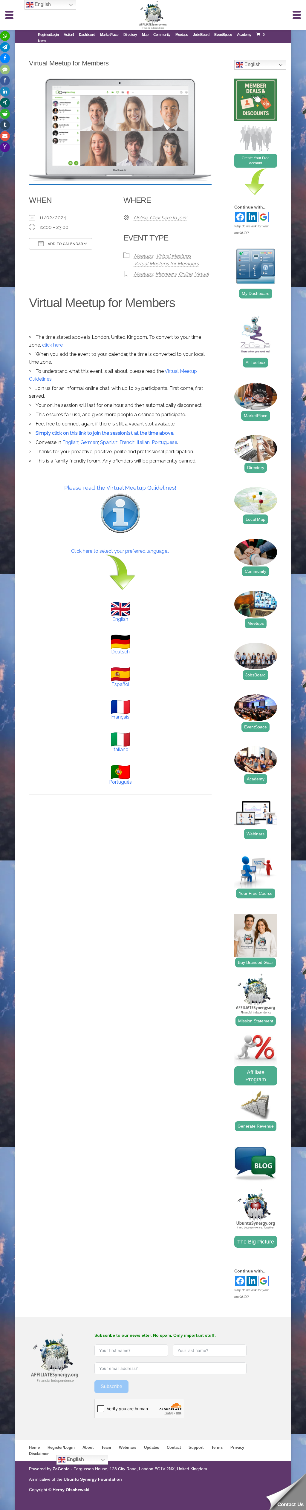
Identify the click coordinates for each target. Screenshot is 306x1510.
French (127, 442)
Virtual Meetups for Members (166, 264)
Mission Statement (255, 1021)
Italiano (120, 749)
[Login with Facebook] (240, 217)
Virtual (202, 274)
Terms (217, 1447)
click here (52, 345)
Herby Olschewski (71, 1489)
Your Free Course (256, 893)
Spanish (108, 442)
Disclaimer (39, 1453)
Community (161, 35)
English (70, 442)
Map (145, 35)
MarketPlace (109, 35)
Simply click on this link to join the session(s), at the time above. (105, 433)
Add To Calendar (65, 244)
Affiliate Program (255, 1075)
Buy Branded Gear (255, 962)
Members (166, 274)
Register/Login (48, 35)
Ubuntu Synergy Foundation (93, 1479)
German (89, 442)
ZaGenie (61, 1468)
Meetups (181, 35)
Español (120, 684)
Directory (130, 35)
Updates (151, 1447)
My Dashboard (256, 293)
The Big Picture (255, 1242)
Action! (69, 35)
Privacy (237, 1447)
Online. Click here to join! (160, 217)
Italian (143, 442)
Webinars (255, 833)
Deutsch (120, 652)
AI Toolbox (255, 362)
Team (106, 1447)
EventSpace (223, 35)
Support (196, 1447)
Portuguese (164, 442)
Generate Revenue (256, 1126)
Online (185, 274)
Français (120, 717)
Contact (174, 1447)
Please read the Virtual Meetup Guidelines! (120, 487)
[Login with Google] (263, 217)
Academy (244, 35)
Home (34, 1447)
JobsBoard (201, 35)
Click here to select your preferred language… (120, 551)
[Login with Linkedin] (252, 217)
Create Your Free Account (256, 160)
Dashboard (87, 35)
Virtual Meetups (173, 256)
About (88, 1447)
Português (120, 782)
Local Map (255, 519)
